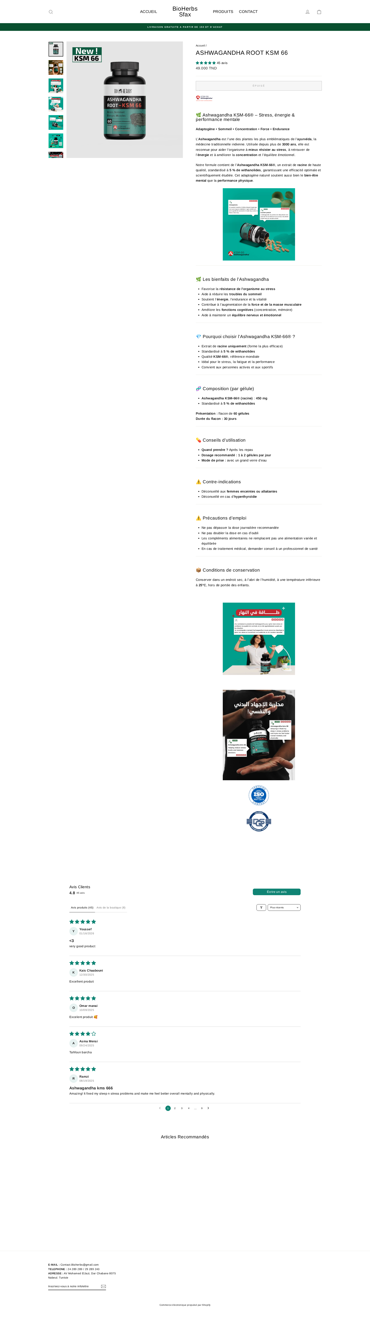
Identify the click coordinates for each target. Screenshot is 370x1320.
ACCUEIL (148, 11)
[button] (206, 63)
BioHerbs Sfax (185, 11)
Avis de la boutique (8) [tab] (111, 907)
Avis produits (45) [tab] (82, 907)
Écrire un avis (277, 891)
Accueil (200, 45)
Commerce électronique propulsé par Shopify (185, 1305)
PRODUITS (223, 11)
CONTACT (248, 11)
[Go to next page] (209, 1108)
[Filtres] (261, 907)
